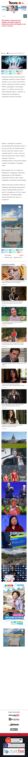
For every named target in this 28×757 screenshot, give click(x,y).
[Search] (25, 16)
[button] (14, 12)
